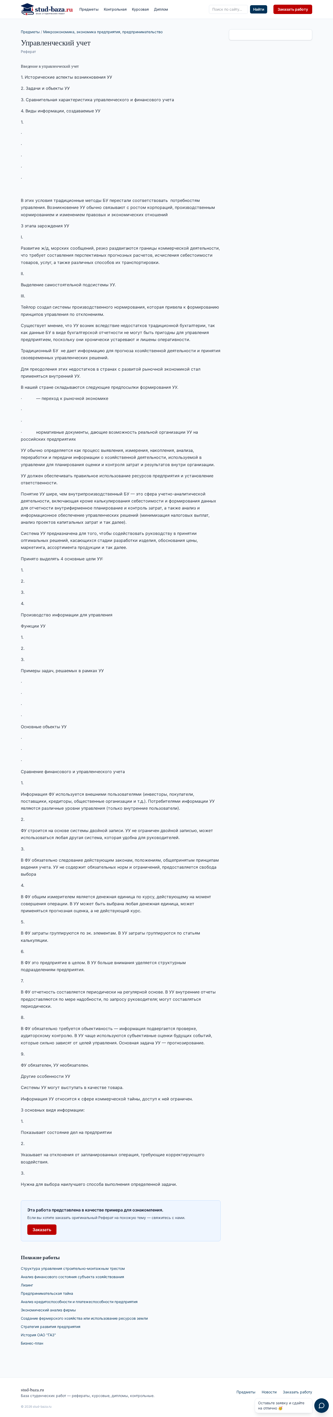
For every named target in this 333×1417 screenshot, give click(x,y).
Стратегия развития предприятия (50, 1326)
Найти (258, 9)
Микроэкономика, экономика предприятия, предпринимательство (103, 32)
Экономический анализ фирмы (48, 1310)
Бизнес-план (32, 1343)
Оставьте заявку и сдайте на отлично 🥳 (281, 1405)
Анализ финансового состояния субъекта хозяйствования (72, 1277)
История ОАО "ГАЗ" (38, 1335)
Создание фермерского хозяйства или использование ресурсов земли (84, 1318)
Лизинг (27, 1285)
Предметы (89, 9)
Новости (269, 1392)
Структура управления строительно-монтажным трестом (73, 1268)
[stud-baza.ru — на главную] (47, 9)
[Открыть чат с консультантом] (321, 1405)
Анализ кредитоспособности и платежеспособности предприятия (79, 1301)
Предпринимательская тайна (47, 1293)
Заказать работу (293, 9)
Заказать (42, 1229)
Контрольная (115, 9)
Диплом (161, 9)
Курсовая (140, 9)
